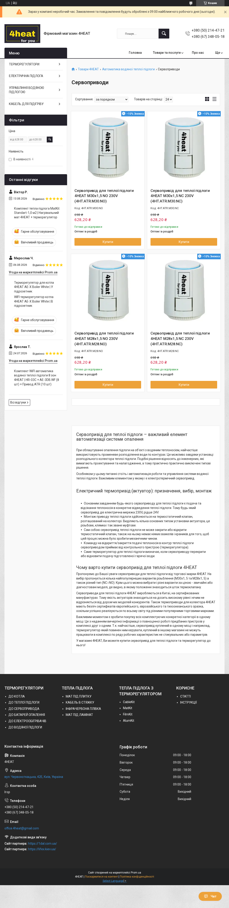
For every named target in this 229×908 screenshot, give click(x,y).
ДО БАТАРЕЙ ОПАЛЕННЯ (26, 715)
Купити (108, 242)
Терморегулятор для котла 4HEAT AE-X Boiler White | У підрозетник (34, 287)
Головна (135, 52)
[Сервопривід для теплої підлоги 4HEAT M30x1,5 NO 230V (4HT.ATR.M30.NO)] (107, 148)
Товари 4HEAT (88, 69)
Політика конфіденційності (137, 876)
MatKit (127, 708)
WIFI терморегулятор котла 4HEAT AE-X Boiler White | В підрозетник (33, 301)
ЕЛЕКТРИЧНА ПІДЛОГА (26, 76)
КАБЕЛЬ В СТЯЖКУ (80, 702)
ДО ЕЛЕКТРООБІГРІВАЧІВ (27, 721)
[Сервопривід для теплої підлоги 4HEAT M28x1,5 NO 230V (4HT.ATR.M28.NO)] (107, 290)
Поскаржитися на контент (101, 876)
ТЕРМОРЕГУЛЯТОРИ (24, 64)
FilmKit (127, 714)
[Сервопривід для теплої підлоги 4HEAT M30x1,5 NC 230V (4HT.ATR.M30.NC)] (184, 148)
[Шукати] (164, 34)
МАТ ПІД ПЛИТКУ (78, 696)
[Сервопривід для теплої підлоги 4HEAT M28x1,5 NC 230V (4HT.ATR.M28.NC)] (184, 290)
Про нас (198, 52)
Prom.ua (136, 872)
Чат (213, 896)
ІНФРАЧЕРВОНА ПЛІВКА (83, 709)
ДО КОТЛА (16, 696)
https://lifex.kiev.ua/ (42, 849)
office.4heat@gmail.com (21, 828)
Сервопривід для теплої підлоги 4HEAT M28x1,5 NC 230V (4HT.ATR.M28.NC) (180, 338)
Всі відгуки (18, 402)
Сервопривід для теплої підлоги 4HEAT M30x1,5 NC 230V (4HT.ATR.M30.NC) (180, 196)
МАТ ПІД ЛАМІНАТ (79, 715)
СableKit (129, 702)
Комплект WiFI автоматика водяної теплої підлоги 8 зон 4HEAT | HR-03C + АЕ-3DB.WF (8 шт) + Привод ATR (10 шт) (36, 377)
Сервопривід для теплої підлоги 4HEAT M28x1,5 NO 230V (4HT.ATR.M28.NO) (104, 338)
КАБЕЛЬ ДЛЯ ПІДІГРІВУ (26, 104)
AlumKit (128, 720)
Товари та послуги (167, 52)
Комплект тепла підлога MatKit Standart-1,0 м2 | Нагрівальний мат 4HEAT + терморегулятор (36, 213)
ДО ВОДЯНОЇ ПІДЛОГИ (25, 727)
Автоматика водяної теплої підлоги (128, 69)
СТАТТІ (185, 696)
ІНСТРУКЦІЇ (188, 702)
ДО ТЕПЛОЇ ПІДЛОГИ (23, 702)
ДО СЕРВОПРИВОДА (23, 709)
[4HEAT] (22, 33)
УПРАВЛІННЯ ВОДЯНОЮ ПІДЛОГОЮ (26, 90)
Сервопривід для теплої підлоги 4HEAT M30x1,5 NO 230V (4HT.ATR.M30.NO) (104, 196)
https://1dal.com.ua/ (42, 843)
